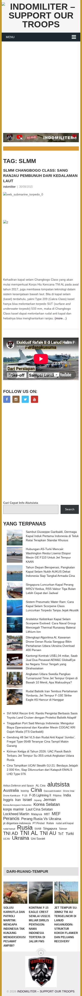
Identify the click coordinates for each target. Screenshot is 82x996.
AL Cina (40, 785)
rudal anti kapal (65, 823)
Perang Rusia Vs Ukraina (41, 819)
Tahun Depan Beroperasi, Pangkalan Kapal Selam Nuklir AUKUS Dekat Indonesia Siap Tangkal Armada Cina (50, 571)
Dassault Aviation (52, 791)
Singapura (50, 828)
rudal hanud (9, 829)
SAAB (37, 828)
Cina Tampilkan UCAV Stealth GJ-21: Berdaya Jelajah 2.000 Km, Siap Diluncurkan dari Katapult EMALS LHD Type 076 (42, 770)
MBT (47, 814)
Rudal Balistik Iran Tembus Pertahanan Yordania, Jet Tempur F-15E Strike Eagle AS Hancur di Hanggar (52, 695)
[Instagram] (16, 399)
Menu (10, 37)
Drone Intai (68, 791)
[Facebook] (6, 399)
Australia (11, 790)
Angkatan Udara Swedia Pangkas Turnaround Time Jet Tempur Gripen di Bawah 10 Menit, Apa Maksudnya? (52, 678)
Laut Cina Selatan (39, 809)
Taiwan (63, 828)
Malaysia (36, 814)
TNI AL (29, 833)
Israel (27, 800)
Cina (36, 790)
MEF (56, 814)
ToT (61, 834)
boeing (25, 790)
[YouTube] (34, 399)
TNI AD (10, 833)
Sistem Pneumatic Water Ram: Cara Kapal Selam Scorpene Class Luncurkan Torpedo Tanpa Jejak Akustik (52, 606)
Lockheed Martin (16, 814)
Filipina (57, 795)
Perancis (11, 818)
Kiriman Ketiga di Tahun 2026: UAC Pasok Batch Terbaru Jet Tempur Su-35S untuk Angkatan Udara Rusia (40, 755)
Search (69, 509)
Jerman (49, 800)
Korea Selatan (46, 804)
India (67, 795)
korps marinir (13, 809)
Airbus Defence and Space (18, 785)
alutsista (58, 784)
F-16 (24, 795)
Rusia (25, 827)
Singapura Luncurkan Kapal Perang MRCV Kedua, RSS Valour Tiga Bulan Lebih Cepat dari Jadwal (51, 589)
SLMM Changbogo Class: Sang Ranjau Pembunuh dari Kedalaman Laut (40, 175)
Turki (70, 834)
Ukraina (20, 838)
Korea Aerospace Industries (17, 805)
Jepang (37, 800)
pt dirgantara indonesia (17, 823)
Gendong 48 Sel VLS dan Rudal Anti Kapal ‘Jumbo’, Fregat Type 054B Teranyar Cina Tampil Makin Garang (41, 741)
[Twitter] (25, 399)
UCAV (6, 838)
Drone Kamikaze (11, 795)
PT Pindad (39, 823)
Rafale (50, 823)
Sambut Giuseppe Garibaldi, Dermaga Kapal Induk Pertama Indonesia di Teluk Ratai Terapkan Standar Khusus (52, 536)
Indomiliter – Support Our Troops (45, 991)
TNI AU (48, 833)
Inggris (8, 800)
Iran (18, 800)
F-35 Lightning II (40, 795)
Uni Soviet (38, 838)
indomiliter (9, 186)
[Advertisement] (41, 85)
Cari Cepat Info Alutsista (20, 502)
